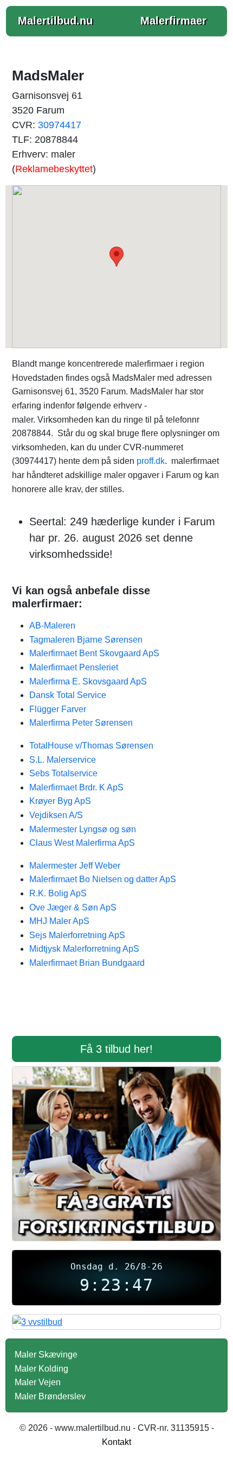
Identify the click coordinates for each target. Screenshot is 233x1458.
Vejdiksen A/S (56, 815)
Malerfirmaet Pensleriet (73, 667)
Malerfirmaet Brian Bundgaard (87, 962)
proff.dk (151, 461)
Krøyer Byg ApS (60, 801)
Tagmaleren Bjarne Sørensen (86, 639)
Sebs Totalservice (63, 773)
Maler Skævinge (46, 1354)
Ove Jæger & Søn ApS (72, 907)
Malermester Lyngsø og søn (82, 829)
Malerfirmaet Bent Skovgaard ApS (94, 653)
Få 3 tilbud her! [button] (116, 1049)
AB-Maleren (52, 625)
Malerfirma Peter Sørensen (81, 722)
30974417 (59, 125)
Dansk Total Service (67, 695)
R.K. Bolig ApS (58, 893)
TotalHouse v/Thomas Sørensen (91, 745)
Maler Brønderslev (50, 1396)
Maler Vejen (38, 1382)
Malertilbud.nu (55, 21)
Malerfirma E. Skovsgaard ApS (88, 681)
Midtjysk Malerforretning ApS (84, 948)
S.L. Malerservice (62, 759)
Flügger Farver (57, 709)
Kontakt (116, 1442)
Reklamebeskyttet (54, 169)
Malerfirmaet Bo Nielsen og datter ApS (102, 879)
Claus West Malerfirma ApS (82, 842)
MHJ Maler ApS (59, 921)
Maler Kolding (41, 1368)
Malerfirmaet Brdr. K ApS (76, 787)
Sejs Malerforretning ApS (77, 935)
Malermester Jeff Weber (74, 865)
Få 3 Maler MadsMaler (116, 1009)
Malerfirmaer (173, 21)
